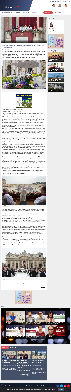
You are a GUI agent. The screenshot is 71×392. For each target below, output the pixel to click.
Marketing (59, 1)
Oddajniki (40, 385)
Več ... (54, 389)
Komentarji (16, 12)
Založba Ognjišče (65, 1)
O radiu (30, 385)
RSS (43, 385)
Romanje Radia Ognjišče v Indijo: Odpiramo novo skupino (55, 80)
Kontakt (54, 1)
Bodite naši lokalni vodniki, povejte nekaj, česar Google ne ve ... (55, 69)
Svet (3, 49)
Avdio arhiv (34, 12)
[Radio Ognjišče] (11, 6)
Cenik (57, 1)
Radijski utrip (24, 12)
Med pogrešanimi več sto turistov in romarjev (38, 361)
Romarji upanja (7, 12)
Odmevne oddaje (13, 347)
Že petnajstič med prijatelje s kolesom (54, 59)
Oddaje (19, 12)
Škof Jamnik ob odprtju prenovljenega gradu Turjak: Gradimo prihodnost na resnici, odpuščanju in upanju (24, 362)
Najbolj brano (5, 347)
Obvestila (7, 385)
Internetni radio (35, 385)
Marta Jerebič (51, 28)
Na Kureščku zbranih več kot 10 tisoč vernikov (9, 361)
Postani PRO (51, 1)
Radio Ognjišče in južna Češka (54, 91)
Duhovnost (21, 384)
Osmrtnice (3, 385)
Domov (2, 12)
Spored (29, 12)
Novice (12, 12)
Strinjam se (61, 389)
